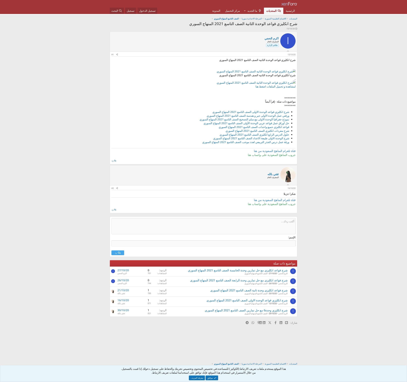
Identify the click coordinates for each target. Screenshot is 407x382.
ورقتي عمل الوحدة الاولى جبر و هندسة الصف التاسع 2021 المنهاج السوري (248, 115)
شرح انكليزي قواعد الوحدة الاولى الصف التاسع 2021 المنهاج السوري (250, 112)
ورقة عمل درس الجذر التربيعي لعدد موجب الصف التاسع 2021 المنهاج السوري (245, 142)
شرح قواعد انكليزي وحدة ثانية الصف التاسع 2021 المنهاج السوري (249, 290)
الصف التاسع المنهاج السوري (256, 273)
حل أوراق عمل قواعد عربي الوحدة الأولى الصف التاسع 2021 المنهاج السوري (246, 123)
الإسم (292, 237)
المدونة (216, 11)
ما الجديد (252, 11)
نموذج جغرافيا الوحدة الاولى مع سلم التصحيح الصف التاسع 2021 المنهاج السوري (244, 119)
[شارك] (117, 55)
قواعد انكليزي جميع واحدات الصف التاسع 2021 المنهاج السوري (254, 127)
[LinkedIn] (264, 322)
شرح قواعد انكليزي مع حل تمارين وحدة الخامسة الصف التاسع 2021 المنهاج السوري (238, 270)
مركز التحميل (232, 11)
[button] (244, 11)
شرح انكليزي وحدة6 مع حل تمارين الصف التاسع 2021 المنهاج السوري (246, 310)
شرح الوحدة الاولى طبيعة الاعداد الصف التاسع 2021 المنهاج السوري (251, 138)
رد (113, 160)
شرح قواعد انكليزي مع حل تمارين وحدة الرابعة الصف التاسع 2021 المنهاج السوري (239, 280)
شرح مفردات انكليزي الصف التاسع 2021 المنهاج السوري (257, 131)
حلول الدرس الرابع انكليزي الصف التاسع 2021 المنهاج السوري (254, 134)
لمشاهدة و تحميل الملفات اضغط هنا (275, 86)
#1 (112, 54)
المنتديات (271, 11)
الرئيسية (290, 11)
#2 (112, 188)
